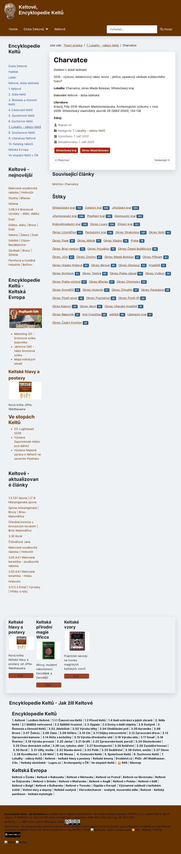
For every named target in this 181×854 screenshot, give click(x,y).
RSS (138, 829)
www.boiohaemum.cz (54, 829)
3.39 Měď (47, 754)
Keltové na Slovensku (138, 777)
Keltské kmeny (103, 758)
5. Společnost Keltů (21, 115)
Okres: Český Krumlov (67, 322)
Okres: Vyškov (155, 273)
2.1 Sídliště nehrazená (37, 724)
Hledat (168, 29)
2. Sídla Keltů (17, 94)
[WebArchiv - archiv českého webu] (111, 829)
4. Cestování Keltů (20, 110)
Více (20, 675)
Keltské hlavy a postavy (16, 627)
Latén (12, 77)
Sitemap (135, 762)
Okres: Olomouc (129, 265)
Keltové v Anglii (99, 781)
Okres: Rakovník (63, 314)
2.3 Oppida (92, 724)
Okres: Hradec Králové (67, 265)
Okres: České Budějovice (134, 248)
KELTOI (67, 826)
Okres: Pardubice (152, 290)
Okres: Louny (99, 224)
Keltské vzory (71, 624)
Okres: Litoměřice (64, 232)
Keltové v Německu (80, 777)
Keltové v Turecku (78, 785)
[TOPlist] (10, 842)
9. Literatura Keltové (22, 138)
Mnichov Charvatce (65, 184)
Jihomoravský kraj (64, 216)
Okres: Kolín (157, 232)
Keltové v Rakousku (50, 777)
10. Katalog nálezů (20, 144)
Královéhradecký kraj (66, 224)
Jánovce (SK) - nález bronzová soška (24, 351)
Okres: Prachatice (98, 298)
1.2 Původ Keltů (95, 720)
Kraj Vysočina (91, 314)
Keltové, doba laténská (23, 83)
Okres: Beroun (100, 265)
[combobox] (132, 29)
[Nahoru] (174, 847)
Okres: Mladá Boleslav (95, 150)
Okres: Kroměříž (63, 290)
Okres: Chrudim (122, 290)
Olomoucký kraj (125, 216)
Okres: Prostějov (98, 248)
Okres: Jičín (60, 257)
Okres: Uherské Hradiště (121, 306)
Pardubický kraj (95, 232)
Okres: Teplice (91, 273)
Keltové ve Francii (108, 777)
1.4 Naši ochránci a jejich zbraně (130, 720)
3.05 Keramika (141, 728)
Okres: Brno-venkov (65, 248)
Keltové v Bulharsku (49, 785)
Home (13, 29)
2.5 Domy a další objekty (119, 724)
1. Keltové (14, 88)
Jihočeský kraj (121, 207)
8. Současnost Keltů (21, 132)
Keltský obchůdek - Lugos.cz (41, 762)
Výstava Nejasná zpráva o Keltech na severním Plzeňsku (27, 454)
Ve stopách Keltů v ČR (23, 155)
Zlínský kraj (125, 224)
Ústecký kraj (93, 207)
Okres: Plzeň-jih (128, 298)
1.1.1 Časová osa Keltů (67, 720)
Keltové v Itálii (147, 781)
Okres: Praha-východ (66, 281)
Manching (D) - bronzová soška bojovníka (25, 338)
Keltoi (61, 821)
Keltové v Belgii (22, 785)
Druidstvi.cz (124, 758)
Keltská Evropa (18, 149)
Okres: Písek (60, 240)
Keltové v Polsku (124, 781)
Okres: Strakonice (127, 232)
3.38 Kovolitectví (25, 754)
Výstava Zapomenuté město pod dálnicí (27, 442)
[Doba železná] (46, 29)
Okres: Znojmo (86, 257)
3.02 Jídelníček (59, 728)
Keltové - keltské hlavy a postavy (67, 758)
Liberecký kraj (136, 314)
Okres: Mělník (86, 240)
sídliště (114, 314)
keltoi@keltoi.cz (64, 817)
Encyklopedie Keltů (34, 714)
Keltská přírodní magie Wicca (44, 629)
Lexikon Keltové (39, 720)
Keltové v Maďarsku (72, 781)
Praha (134, 240)
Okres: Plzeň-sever (64, 298)
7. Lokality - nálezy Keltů (24, 127)
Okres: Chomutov (128, 281)
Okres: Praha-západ (123, 273)
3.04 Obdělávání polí (114, 728)
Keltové (59, 29)
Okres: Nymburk (63, 273)
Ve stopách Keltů (21, 419)
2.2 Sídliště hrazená (68, 724)
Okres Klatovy (61, 306)
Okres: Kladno (113, 240)
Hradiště (154, 265)
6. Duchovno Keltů (20, 121)
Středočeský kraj (66, 150)
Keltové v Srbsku (44, 781)
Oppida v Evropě (104, 785)
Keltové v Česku (23, 777)
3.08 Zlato (49, 733)
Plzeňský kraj (96, 216)
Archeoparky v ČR (76, 762)
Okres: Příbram (152, 257)
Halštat (13, 71)
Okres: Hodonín (93, 290)
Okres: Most (88, 306)
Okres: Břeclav (98, 281)
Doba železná (34, 29)
